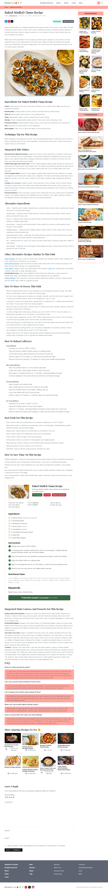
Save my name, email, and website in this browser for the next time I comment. (36, 846)
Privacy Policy (58, 874)
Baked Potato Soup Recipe (95, 109)
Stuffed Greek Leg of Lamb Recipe (96, 51)
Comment (9, 802)
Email (7, 838)
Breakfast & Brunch (46, 3)
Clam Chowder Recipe (96, 70)
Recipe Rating (9, 795)
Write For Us (57, 867)
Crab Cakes (9, 268)
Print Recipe (57, 21)
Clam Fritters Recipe (95, 90)
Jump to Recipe (68, 21)
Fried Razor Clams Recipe (83, 50)
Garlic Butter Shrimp (12, 263)
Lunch (74, 3)
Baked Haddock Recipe (84, 90)
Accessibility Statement (85, 867)
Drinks (66, 3)
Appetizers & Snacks (16, 7)
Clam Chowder (10, 259)
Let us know (44, 598)
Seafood (32, 867)
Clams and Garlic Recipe (83, 32)
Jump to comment (59, 495)
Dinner (58, 3)
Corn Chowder (16, 183)
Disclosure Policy (59, 871)
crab (49, 268)
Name (7, 830)
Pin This (47, 495)
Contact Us (82, 864)
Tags (30, 874)
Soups (31, 871)
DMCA (80, 874)
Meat (80, 3)
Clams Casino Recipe (95, 32)
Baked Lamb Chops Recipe (83, 109)
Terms (80, 871)
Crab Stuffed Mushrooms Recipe (83, 71)
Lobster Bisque (10, 278)
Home (6, 7)
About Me (56, 864)
